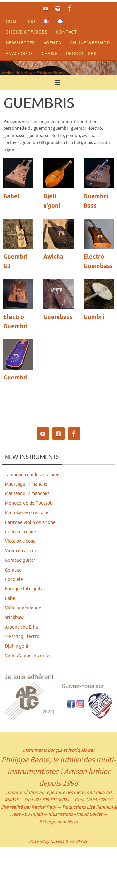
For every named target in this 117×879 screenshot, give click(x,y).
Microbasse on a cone (26, 512)
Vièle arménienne (23, 608)
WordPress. (78, 841)
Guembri (15, 378)
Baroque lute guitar (25, 589)
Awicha (53, 257)
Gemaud (13, 570)
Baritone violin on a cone (30, 522)
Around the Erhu (21, 627)
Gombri (94, 317)
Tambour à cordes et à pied (32, 474)
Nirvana (57, 841)
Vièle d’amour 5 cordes (28, 655)
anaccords (19, 53)
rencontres (81, 53)
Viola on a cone (20, 541)
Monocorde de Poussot (28, 503)
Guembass (57, 317)
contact (66, 32)
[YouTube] (46, 8)
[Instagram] (58, 8)
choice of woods (26, 32)
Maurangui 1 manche (26, 484)
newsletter (20, 43)
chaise (50, 53)
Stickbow (14, 617)
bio (31, 21)
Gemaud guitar (20, 560)
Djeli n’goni (16, 646)
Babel (11, 196)
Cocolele (14, 579)
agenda (52, 43)
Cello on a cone (20, 532)
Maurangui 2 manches (27, 493)
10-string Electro (22, 636)
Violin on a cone (21, 551)
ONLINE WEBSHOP (90, 43)
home (12, 21)
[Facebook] (70, 8)
